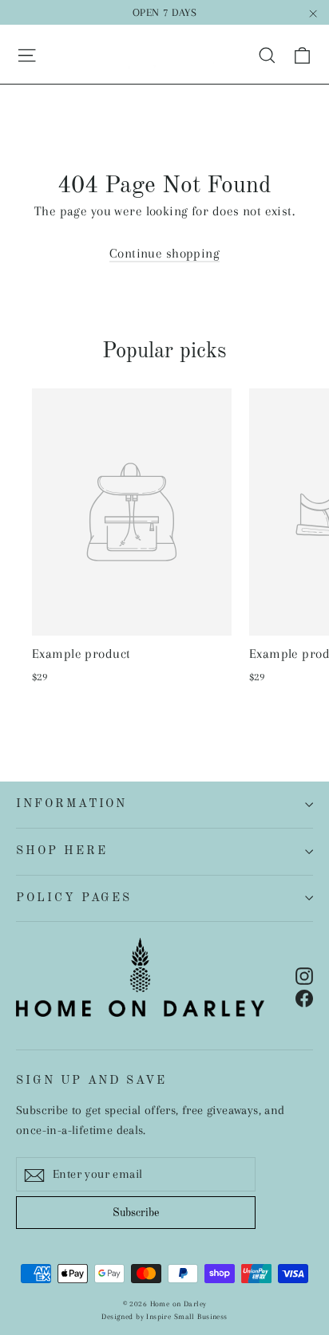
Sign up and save (91, 1080)
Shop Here (61, 851)
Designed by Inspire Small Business (164, 1316)
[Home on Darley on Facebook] (304, 996)
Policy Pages (74, 898)
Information (71, 803)
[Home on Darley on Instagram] (304, 975)
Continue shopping (164, 253)
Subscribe (136, 1213)
